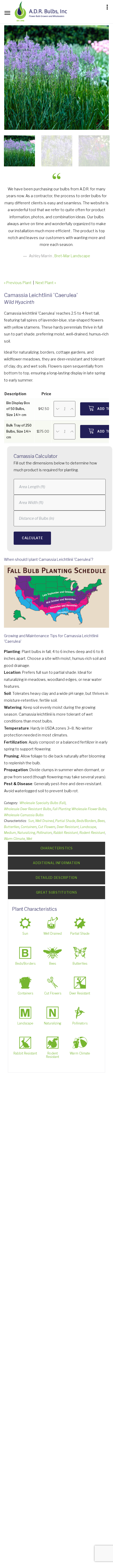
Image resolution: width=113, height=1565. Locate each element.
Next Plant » (45, 282)
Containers (29, 827)
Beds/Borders (86, 821)
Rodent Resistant (92, 833)
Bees (101, 821)
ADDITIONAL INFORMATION (56, 863)
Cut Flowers (46, 827)
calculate (32, 538)
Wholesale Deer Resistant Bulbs (27, 809)
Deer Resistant (68, 827)
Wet (29, 839)
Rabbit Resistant (65, 833)
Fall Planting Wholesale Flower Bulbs (79, 809)
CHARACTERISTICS (56, 848)
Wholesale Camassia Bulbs (24, 815)
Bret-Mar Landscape (72, 256)
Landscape (88, 827)
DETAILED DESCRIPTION (56, 878)
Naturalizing (26, 833)
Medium (10, 833)
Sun (31, 821)
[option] (56, 77)
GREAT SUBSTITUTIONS (56, 892)
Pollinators (44, 833)
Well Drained (44, 821)
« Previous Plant (18, 282)
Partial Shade (65, 821)
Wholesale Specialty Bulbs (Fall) (42, 803)
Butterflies (11, 827)
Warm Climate (14, 839)
